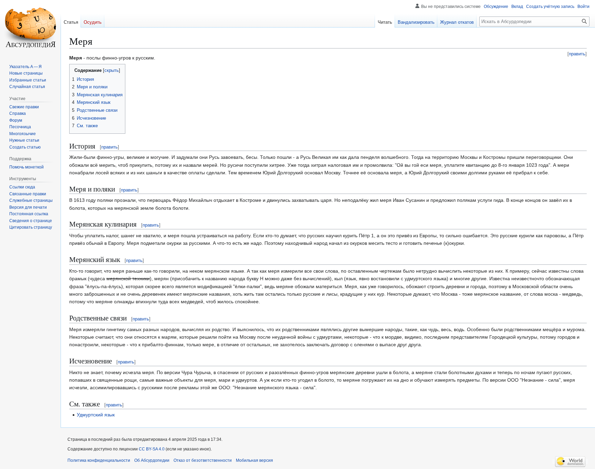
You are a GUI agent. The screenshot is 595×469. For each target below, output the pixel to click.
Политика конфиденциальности (98, 460)
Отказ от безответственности (203, 460)
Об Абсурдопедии (151, 460)
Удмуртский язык (96, 414)
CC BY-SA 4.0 (152, 449)
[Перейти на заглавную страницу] (30, 27)
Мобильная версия (254, 460)
